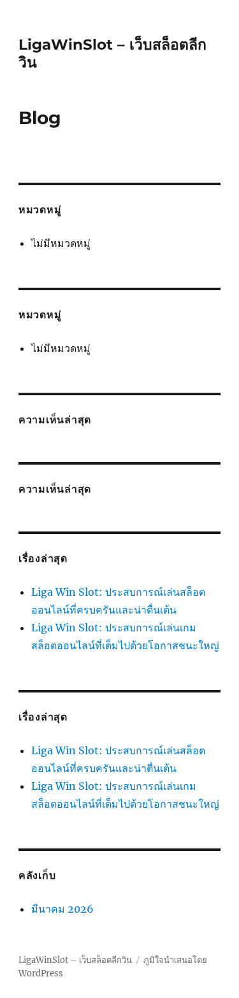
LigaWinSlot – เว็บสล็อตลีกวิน (75, 960)
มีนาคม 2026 (62, 909)
